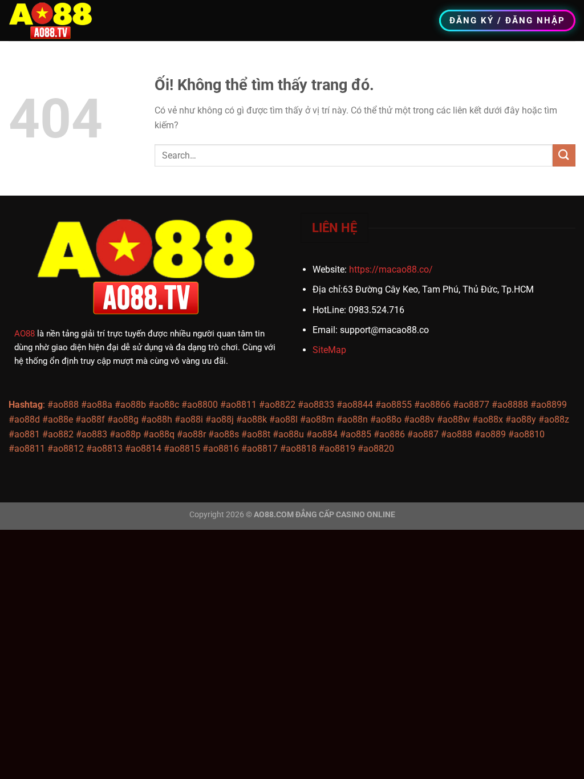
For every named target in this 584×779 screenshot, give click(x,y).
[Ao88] (56, 20)
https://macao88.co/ (391, 269)
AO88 (24, 333)
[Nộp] (564, 155)
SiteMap (329, 349)
